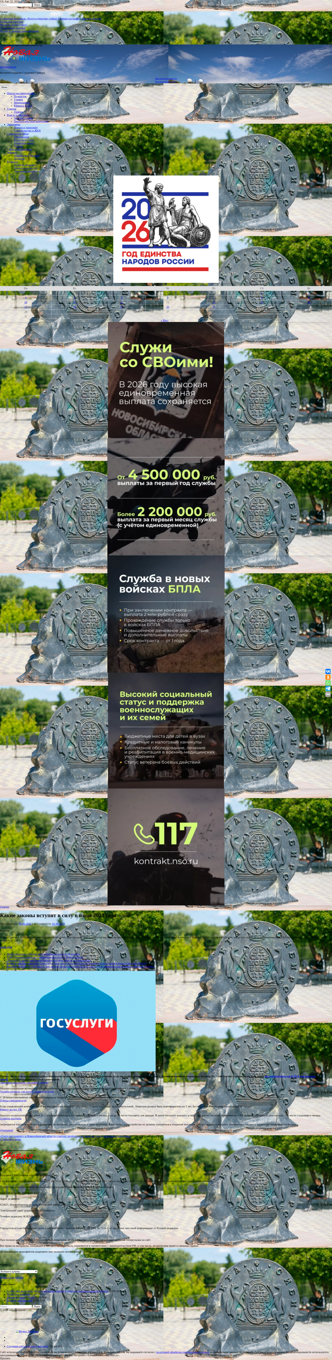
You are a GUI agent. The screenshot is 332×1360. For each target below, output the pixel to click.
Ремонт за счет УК (11, 1109)
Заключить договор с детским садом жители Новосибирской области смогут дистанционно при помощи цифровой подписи (80, 966)
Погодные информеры (166, 82)
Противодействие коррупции (31, 121)
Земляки (12, 152)
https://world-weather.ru (166, 78)
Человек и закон (23, 118)
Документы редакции (26, 171)
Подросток (20, 96)
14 (214, 302)
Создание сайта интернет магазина (27, 1346)
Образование (21, 136)
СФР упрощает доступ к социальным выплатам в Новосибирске (45, 957)
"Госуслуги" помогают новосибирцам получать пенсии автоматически (49, 960)
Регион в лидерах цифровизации (19, 31)
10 (25, 302)
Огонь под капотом (11, 21)
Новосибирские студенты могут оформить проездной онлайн (43, 954)
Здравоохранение (24, 143)
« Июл (164, 320)
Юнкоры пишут (23, 105)
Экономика (13, 124)
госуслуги (6, 947)
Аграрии (19, 158)
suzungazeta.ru (8, 66)
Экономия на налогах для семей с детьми (24, 1082)
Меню (4, 87)
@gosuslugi (6, 1130)
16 (308, 302)
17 (25, 307)
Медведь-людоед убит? (13, 24)
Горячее (18, 111)
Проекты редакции (25, 164)
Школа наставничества (20, 93)
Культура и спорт (24, 140)
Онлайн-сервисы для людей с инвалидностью (27, 1091)
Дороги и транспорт (26, 127)
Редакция (12, 161)
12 (121, 302)
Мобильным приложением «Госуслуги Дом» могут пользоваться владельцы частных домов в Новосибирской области (77, 963)
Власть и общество (18, 115)
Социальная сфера (18, 133)
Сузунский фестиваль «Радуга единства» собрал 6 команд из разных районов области (51, 18)
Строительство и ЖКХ (27, 130)
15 (261, 302)
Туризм (18, 146)
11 (74, 302)
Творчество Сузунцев (26, 155)
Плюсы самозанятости (13, 1100)
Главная (11, 108)
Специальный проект (19, 149)
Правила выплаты (10, 1118)
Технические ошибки (12, 27)
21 (214, 307)
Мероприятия (22, 102)
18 (74, 307)
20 (167, 307)
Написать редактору (26, 168)
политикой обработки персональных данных (182, 1352)
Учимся (18, 99)
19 (121, 307)
